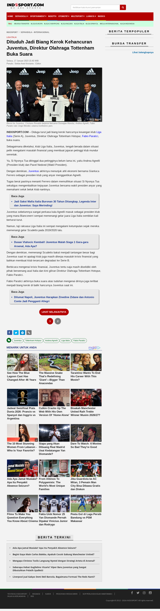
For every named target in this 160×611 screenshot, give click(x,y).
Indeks (101, 16)
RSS (32, 596)
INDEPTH (52, 16)
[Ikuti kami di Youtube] (150, 593)
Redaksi (36, 594)
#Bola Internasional (109, 24)
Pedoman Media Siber (67, 594)
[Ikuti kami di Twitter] (137, 593)
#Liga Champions (51, 24)
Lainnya (90, 16)
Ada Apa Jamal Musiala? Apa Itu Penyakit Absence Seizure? (44, 547)
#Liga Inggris (67, 24)
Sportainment (37, 16)
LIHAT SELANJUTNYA (54, 312)
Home (10, 16)
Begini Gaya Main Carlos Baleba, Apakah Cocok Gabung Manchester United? (53, 554)
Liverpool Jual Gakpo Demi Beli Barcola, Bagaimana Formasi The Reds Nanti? (54, 576)
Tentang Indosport (17, 594)
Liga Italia (65, 340)
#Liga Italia (79, 24)
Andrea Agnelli (51, 340)
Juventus (33, 171)
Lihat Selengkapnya (142, 52)
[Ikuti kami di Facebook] (131, 593)
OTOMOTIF (63, 16)
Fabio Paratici (90, 136)
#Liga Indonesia (127, 24)
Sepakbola (21, 16)
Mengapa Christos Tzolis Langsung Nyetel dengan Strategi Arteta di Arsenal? (54, 560)
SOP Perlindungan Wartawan (97, 594)
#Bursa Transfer (21, 24)
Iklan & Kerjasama (16, 596)
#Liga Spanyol (92, 24)
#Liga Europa (36, 24)
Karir (48, 594)
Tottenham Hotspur (33, 340)
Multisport (77, 16)
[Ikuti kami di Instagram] (144, 593)
